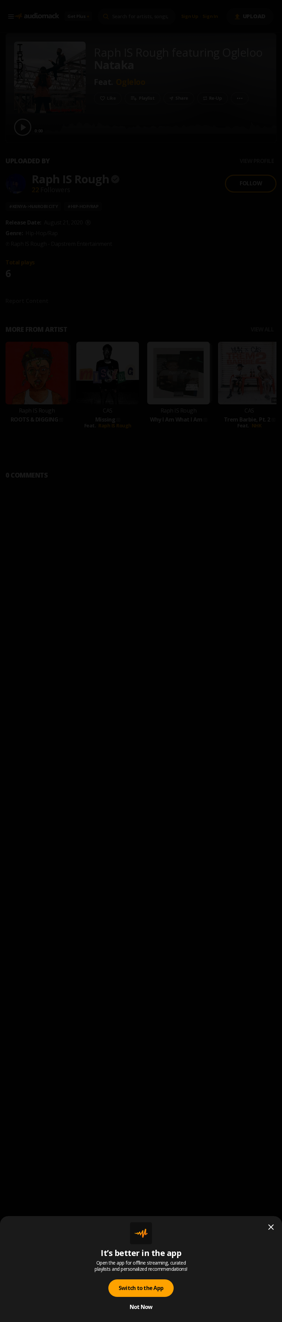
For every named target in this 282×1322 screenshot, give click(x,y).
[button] (141, 661)
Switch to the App (141, 1288)
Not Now (141, 1307)
